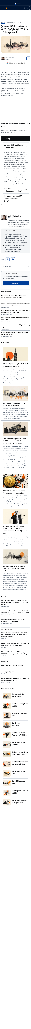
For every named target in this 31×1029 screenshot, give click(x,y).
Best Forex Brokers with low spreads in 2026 (20, 763)
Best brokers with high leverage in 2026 (19, 801)
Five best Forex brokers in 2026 (20, 715)
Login (27, 8)
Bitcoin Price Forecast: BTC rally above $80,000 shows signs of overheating (14, 653)
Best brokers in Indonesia (17, 724)
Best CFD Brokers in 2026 (18, 782)
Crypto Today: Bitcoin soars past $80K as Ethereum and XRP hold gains (15, 644)
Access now (16, 283)
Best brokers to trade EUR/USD (19, 744)
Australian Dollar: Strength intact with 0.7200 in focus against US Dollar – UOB (15, 612)
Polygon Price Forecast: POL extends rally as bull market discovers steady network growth (14, 634)
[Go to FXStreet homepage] (5, 8)
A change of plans (7, 672)
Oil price (10, 1)
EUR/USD (24, 1)
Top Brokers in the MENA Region (18, 695)
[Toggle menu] (1, 8)
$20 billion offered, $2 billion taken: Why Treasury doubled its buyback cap (15, 568)
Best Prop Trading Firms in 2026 (20, 705)
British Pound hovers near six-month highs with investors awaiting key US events (14, 602)
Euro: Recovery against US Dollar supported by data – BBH (12, 620)
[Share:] (28, 58)
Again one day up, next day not (12, 665)
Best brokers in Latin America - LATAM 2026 (19, 734)
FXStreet (7, 59)
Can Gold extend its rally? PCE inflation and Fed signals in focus (15, 679)
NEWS (3, 22)
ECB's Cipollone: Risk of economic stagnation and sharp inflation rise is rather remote (16, 236)
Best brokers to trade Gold (19, 772)
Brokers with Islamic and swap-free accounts (20, 753)
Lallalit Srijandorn (9, 57)
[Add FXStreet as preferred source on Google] (16, 63)
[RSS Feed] (13, 259)
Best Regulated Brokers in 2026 (20, 792)
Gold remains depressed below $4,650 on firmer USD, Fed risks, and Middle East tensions (15, 441)
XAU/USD (17, 1)
